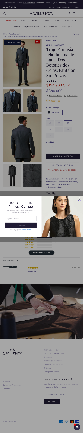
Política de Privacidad (25, 229)
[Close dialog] (79, 199)
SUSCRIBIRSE (20, 225)
